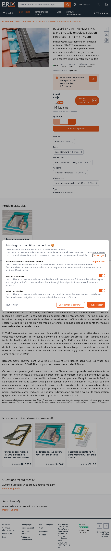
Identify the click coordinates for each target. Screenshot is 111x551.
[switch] (102, 275)
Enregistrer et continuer (70, 304)
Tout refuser (12, 304)
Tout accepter (96, 304)
